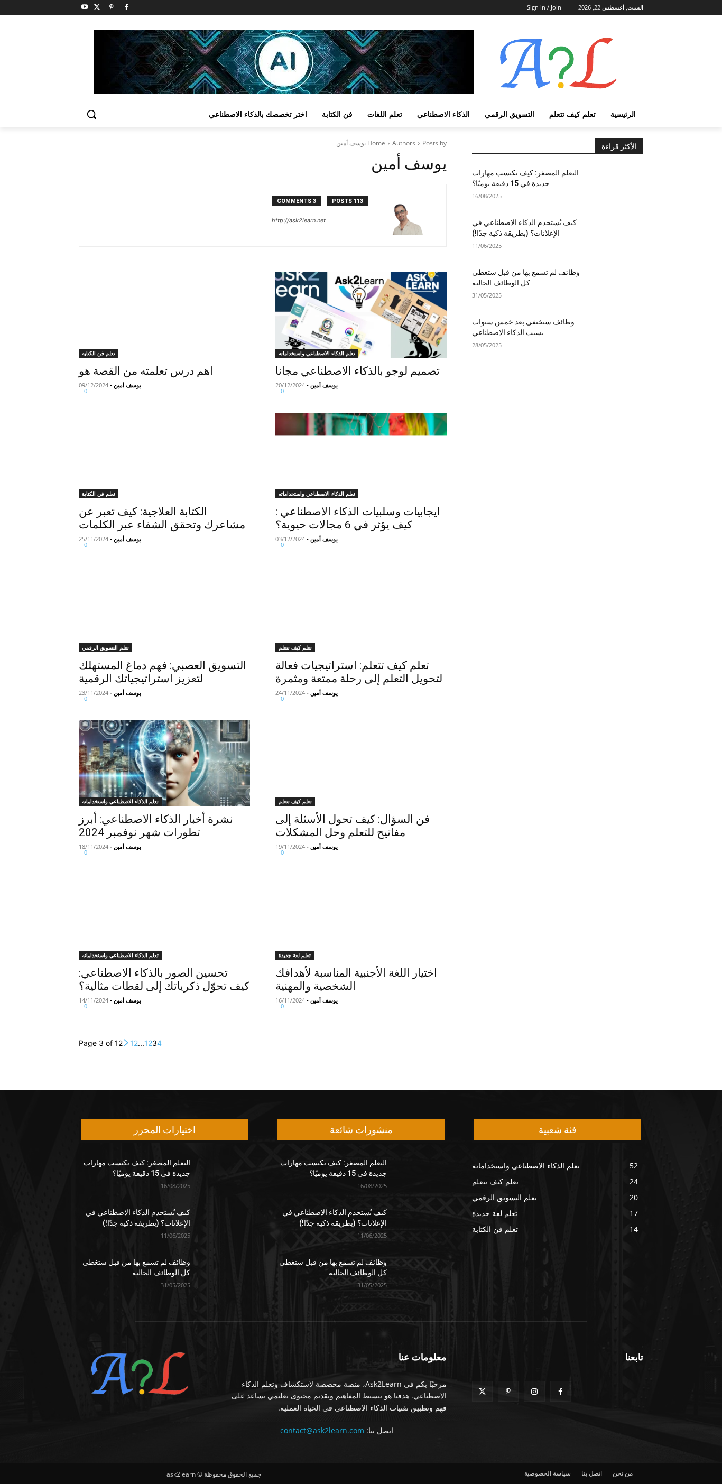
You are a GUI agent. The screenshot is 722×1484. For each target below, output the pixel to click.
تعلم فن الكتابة (98, 353)
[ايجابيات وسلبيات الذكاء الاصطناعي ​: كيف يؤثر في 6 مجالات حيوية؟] (361, 455)
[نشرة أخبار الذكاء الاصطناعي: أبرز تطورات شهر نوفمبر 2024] (164, 763)
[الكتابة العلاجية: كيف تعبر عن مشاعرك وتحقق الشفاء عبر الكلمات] (164, 455)
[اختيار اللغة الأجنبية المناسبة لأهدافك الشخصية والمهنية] (361, 917)
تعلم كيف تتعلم (295, 647)
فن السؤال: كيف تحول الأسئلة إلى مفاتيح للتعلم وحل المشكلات (352, 826)
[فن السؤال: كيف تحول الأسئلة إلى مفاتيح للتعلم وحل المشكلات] (361, 763)
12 (134, 1042)
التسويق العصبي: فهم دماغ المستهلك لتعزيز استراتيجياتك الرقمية (162, 672)
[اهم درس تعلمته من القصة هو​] (164, 315)
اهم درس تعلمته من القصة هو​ (146, 371)
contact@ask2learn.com (322, 1430)
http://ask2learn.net (299, 220)
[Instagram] (534, 1391)
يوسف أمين (324, 385)
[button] (91, 114)
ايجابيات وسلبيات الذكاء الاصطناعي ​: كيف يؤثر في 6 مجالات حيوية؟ (357, 518)
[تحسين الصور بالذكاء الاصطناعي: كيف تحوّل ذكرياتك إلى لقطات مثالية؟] (164, 917)
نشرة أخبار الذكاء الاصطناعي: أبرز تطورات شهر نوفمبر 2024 (156, 826)
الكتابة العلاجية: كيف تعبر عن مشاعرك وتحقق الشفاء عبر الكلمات (162, 518)
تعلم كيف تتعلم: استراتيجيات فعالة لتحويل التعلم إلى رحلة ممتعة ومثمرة (358, 672)
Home (376, 142)
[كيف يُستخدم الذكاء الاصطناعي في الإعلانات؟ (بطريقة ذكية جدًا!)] (617, 236)
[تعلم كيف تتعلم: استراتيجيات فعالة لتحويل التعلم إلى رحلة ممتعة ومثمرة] (361, 609)
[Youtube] (85, 8)
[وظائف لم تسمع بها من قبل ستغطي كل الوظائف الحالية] (617, 285)
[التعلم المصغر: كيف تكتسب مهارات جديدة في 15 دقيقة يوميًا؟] (617, 186)
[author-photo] (409, 215)
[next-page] (126, 1042)
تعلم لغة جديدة (295, 955)
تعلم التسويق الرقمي (105, 647)
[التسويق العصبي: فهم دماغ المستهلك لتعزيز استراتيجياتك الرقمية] (164, 609)
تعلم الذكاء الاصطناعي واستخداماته (317, 353)
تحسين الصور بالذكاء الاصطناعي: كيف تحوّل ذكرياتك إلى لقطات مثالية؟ (164, 980)
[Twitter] (97, 8)
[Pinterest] (112, 8)
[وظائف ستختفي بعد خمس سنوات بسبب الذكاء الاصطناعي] (617, 335)
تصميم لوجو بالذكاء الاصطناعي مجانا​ (357, 371)
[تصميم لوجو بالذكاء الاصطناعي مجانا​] (361, 315)
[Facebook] (126, 8)
